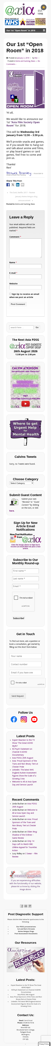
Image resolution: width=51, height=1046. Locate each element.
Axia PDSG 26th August (22, 758)
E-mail (12, 273)
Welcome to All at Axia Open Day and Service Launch (24, 813)
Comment (15, 237)
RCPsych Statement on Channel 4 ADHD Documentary (22, 752)
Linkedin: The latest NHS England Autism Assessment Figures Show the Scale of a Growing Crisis (26, 1004)
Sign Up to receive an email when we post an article (24, 295)
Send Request (18, 696)
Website (13, 283)
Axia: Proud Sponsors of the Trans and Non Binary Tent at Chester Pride (25, 764)
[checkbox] (43, 7)
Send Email (28, 1020)
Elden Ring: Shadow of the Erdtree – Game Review (24, 835)
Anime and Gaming (22, 61)
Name (12, 262)
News (33, 61)
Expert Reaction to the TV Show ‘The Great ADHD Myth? (23, 743)
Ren (36, 58)
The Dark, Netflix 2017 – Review (22, 192)
